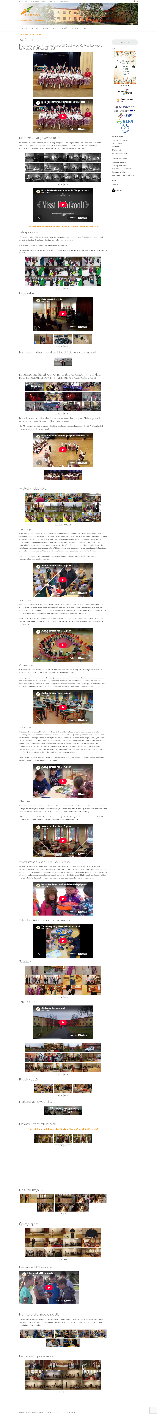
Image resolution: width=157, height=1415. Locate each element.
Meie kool (35, 28)
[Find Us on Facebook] (134, 1)
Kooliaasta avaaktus (119, 172)
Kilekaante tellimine (119, 162)
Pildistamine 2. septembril (121, 169)
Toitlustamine (34, 1)
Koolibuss (52, 1)
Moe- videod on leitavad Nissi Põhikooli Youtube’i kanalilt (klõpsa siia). (63, 226)
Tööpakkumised (62, 1)
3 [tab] (126, 85)
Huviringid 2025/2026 (120, 140)
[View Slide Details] (125, 67)
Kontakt (86, 28)
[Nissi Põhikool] (78, 14)
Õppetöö (63, 28)
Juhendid (44, 1)
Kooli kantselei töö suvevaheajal (123, 175)
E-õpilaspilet (116, 150)
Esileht (24, 28)
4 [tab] (128, 85)
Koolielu (75, 28)
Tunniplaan (23, 1)
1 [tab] (121, 85)
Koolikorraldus (49, 28)
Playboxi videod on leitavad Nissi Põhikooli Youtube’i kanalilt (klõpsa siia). (63, 1129)
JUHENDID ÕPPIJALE (119, 153)
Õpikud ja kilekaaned (119, 165)
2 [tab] (123, 85)
